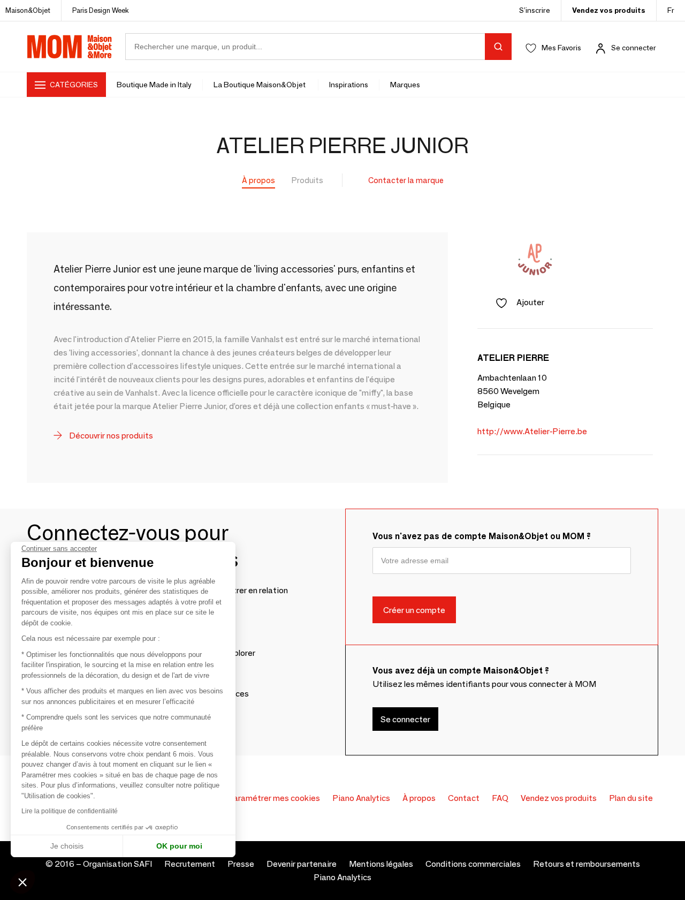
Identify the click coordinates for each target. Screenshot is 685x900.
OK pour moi (179, 846)
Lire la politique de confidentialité (69, 811)
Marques (405, 84)
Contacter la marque (406, 180)
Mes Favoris (561, 47)
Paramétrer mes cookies (273, 798)
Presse (240, 864)
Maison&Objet (27, 10)
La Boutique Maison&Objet (260, 84)
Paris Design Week (100, 10)
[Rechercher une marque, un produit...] (498, 46)
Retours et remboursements (586, 864)
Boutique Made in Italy (154, 84)
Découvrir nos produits (110, 435)
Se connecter (633, 47)
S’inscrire (534, 10)
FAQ (500, 798)
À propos (258, 180)
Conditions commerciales (473, 864)
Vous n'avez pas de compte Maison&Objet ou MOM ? (481, 536)
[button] (22, 882)
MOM (69, 46)
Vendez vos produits (608, 10)
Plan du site (631, 798)
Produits (307, 180)
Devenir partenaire (302, 864)
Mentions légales (381, 864)
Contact (464, 798)
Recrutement (189, 864)
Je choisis (66, 846)
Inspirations (348, 84)
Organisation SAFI (117, 864)
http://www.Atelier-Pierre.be (532, 431)
